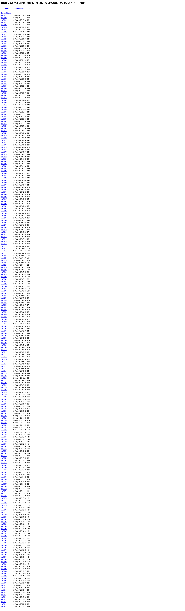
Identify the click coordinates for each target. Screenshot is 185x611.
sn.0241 (4, 303)
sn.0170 (4, 135)
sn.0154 (4, 98)
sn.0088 (4, 533)
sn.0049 (4, 442)
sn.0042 (4, 425)
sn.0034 (4, 406)
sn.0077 (4, 507)
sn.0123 (4, 25)
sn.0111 (3, 588)
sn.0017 (4, 366)
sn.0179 (4, 157)
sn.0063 (4, 474)
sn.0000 (4, 326)
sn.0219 (4, 251)
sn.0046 (4, 434)
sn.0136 (4, 55)
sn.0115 (3, 597)
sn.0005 (4, 338)
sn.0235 (4, 288)
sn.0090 (4, 538)
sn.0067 (4, 484)
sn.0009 (4, 347)
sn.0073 (4, 498)
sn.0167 (4, 128)
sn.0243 (4, 307)
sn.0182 (4, 164)
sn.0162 (4, 117)
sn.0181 (4, 161)
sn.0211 (3, 232)
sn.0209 (4, 227)
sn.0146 (4, 79)
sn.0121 (4, 20)
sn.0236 (4, 291)
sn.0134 (4, 51)
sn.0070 (4, 491)
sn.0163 (4, 119)
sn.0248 (4, 319)
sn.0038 (4, 416)
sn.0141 (4, 67)
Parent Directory (6, 13)
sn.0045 (4, 432)
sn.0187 (4, 175)
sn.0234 (4, 286)
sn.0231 (4, 279)
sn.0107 (4, 578)
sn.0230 (4, 277)
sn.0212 (4, 234)
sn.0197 (4, 199)
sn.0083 (4, 522)
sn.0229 (4, 274)
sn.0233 (4, 284)
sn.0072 (4, 496)
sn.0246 (4, 314)
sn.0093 (4, 545)
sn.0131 (4, 44)
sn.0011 (3, 352)
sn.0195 (4, 194)
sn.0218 (4, 248)
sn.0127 (4, 34)
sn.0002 (4, 331)
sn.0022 (4, 378)
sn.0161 (4, 114)
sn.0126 (4, 32)
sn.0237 (4, 293)
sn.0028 (4, 392)
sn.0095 (4, 550)
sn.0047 (4, 437)
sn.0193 (4, 190)
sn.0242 (4, 305)
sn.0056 (4, 458)
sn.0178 (4, 154)
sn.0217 (4, 246)
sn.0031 (4, 399)
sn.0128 (4, 36)
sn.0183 (4, 166)
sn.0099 (4, 559)
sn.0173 (4, 142)
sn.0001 (4, 328)
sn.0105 (4, 573)
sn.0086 (4, 529)
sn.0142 (4, 69)
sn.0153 (4, 95)
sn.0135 (4, 53)
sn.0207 (4, 223)
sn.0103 (4, 569)
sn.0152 (4, 93)
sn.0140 (4, 65)
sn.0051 (4, 446)
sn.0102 (4, 566)
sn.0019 (4, 371)
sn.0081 (4, 517)
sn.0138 (4, 60)
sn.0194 (4, 192)
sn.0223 (4, 260)
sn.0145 (4, 76)
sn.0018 (4, 369)
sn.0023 (4, 380)
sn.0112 (3, 590)
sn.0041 (4, 423)
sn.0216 (4, 244)
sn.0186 (4, 173)
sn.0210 (4, 230)
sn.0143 (4, 72)
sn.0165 (4, 124)
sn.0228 (4, 272)
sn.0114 (3, 595)
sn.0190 (4, 182)
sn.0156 (4, 102)
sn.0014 (4, 359)
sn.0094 (4, 547)
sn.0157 (4, 105)
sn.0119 (3, 15)
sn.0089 (4, 536)
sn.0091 (4, 540)
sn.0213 (4, 237)
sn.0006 (4, 340)
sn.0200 (4, 206)
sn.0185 (4, 171)
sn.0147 (4, 81)
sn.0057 (4, 460)
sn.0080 (4, 515)
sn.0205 (4, 218)
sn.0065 (4, 479)
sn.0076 (4, 505)
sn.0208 (4, 225)
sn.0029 (4, 394)
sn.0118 (3, 604)
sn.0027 (4, 390)
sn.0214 (4, 239)
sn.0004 (4, 336)
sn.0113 (3, 592)
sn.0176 (4, 150)
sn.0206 (4, 220)
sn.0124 (4, 27)
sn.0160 (4, 112)
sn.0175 (4, 147)
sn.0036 (4, 411)
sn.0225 (4, 265)
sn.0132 (4, 46)
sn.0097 (4, 555)
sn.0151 (4, 91)
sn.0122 (4, 22)
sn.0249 (4, 321)
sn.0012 (4, 354)
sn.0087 (4, 531)
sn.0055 (4, 456)
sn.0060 (4, 467)
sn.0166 (4, 126)
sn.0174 (4, 145)
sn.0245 (4, 312)
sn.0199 (4, 204)
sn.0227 (4, 270)
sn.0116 (3, 599)
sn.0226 (4, 267)
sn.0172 (4, 140)
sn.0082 (4, 519)
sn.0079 (4, 512)
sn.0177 (4, 152)
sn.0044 (4, 430)
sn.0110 (3, 585)
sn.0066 (4, 482)
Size (28, 8)
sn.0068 (4, 486)
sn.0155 (4, 100)
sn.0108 (4, 580)
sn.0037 (4, 413)
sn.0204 (4, 215)
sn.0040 (4, 420)
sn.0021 (4, 376)
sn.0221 (4, 255)
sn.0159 (4, 109)
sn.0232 (4, 281)
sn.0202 (4, 211)
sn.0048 (4, 439)
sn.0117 (3, 602)
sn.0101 (4, 564)
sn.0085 (4, 526)
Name (7, 8)
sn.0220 (4, 253)
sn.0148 (4, 84)
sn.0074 (4, 500)
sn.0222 (4, 258)
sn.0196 (4, 197)
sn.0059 (4, 465)
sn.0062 (4, 472)
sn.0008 (4, 345)
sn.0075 (4, 503)
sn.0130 (4, 41)
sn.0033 (4, 404)
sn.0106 (4, 576)
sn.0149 (4, 86)
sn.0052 (4, 449)
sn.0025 (4, 385)
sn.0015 (4, 361)
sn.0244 (4, 310)
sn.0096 (4, 552)
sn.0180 (4, 159)
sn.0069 (4, 489)
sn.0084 (4, 524)
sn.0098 (4, 557)
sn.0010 (4, 350)
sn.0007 (4, 343)
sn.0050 (4, 444)
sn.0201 (4, 208)
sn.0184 (4, 168)
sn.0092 (4, 543)
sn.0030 (4, 397)
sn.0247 (4, 317)
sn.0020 (4, 373)
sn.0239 (4, 298)
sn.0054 (4, 453)
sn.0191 (4, 185)
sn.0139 (4, 62)
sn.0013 (4, 357)
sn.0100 (4, 562)
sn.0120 (4, 18)
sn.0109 (4, 583)
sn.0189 (4, 180)
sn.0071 (4, 493)
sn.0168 (4, 131)
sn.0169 (4, 133)
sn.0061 (4, 470)
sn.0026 (4, 387)
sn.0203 (4, 213)
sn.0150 (4, 88)
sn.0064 (4, 477)
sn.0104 (4, 571)
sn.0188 (4, 178)
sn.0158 (4, 107)
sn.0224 (4, 263)
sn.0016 (4, 364)
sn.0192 (4, 187)
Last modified (20, 8)
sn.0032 (4, 401)
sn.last (3, 606)
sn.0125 (4, 29)
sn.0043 (4, 427)
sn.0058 (4, 463)
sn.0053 (4, 451)
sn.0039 (4, 418)
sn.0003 (4, 333)
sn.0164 (4, 121)
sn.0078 (4, 510)
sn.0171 (4, 138)
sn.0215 (4, 241)
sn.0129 (4, 39)
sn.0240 (4, 300)
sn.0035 (4, 409)
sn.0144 (4, 74)
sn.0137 (4, 58)
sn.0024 (4, 383)
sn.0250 (4, 324)
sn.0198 (4, 201)
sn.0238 (4, 296)
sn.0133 (4, 48)
